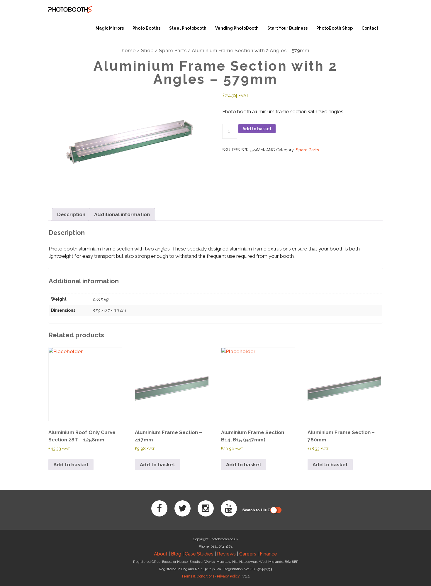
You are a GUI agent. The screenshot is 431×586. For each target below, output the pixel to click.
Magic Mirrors (110, 28)
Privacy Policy (228, 576)
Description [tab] (71, 214)
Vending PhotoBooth (237, 28)
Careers (247, 554)
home (129, 50)
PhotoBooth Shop (334, 28)
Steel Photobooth (187, 28)
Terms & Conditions (197, 576)
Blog (176, 554)
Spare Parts (172, 50)
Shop (147, 50)
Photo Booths (146, 28)
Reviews (226, 554)
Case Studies (199, 554)
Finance (268, 554)
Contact (370, 28)
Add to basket (257, 128)
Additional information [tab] (122, 214)
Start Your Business (287, 28)
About (160, 554)
